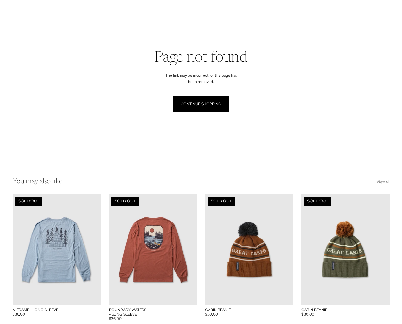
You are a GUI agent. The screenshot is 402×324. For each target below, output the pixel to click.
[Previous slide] (22, 249)
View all (383, 181)
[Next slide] (91, 249)
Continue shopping (201, 104)
